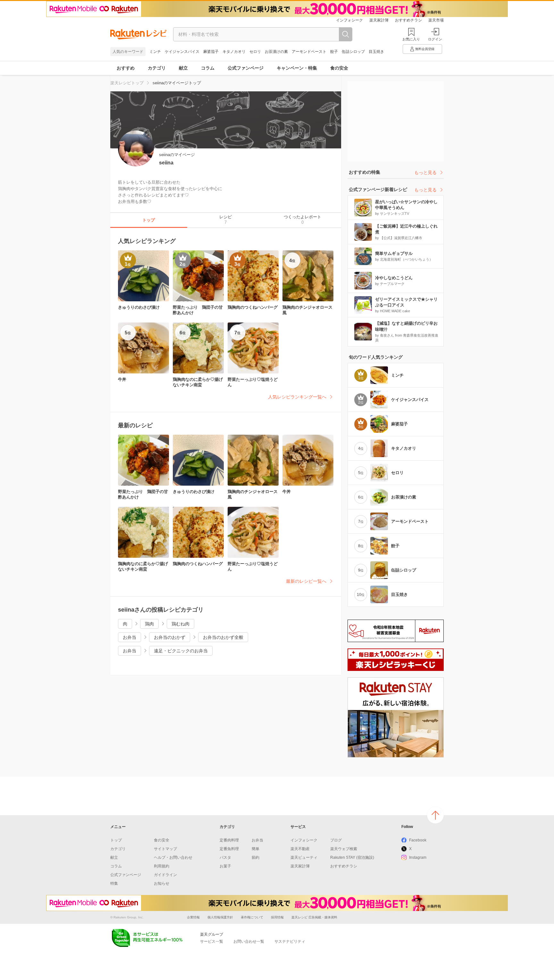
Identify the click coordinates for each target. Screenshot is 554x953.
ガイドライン (165, 875)
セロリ (255, 51)
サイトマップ (165, 849)
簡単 (255, 849)
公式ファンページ (246, 68)
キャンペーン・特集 (297, 68)
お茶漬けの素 (276, 51)
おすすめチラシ (408, 20)
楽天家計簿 (379, 20)
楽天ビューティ (303, 857)
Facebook (417, 840)
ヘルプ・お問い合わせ (173, 857)
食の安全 (339, 68)
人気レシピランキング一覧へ (297, 397)
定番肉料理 (229, 840)
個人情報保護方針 (220, 917)
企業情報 (193, 917)
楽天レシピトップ (127, 82)
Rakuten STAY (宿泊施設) (352, 857)
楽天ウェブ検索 (343, 849)
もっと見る (425, 172)
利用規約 (161, 866)
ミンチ (155, 51)
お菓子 (225, 866)
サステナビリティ (289, 941)
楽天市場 (436, 20)
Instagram (417, 857)
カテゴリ (157, 68)
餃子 (334, 51)
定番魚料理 (229, 849)
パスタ (225, 857)
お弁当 (129, 637)
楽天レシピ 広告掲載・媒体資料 (314, 917)
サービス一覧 (211, 941)
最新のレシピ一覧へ (306, 581)
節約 (255, 857)
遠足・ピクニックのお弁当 (181, 650)
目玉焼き (376, 51)
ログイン (435, 39)
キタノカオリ (234, 51)
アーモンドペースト (309, 51)
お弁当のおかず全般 (223, 637)
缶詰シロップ (353, 51)
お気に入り (411, 39)
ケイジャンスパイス (182, 51)
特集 (114, 883)
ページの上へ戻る (435, 815)
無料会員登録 (424, 49)
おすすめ (126, 68)
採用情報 (277, 917)
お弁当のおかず (169, 637)
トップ (116, 840)
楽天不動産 (300, 849)
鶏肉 (149, 623)
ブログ (336, 840)
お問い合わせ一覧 (248, 941)
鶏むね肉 (180, 623)
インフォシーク (349, 20)
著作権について (252, 917)
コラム (207, 68)
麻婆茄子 (211, 51)
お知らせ (161, 883)
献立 (183, 68)
